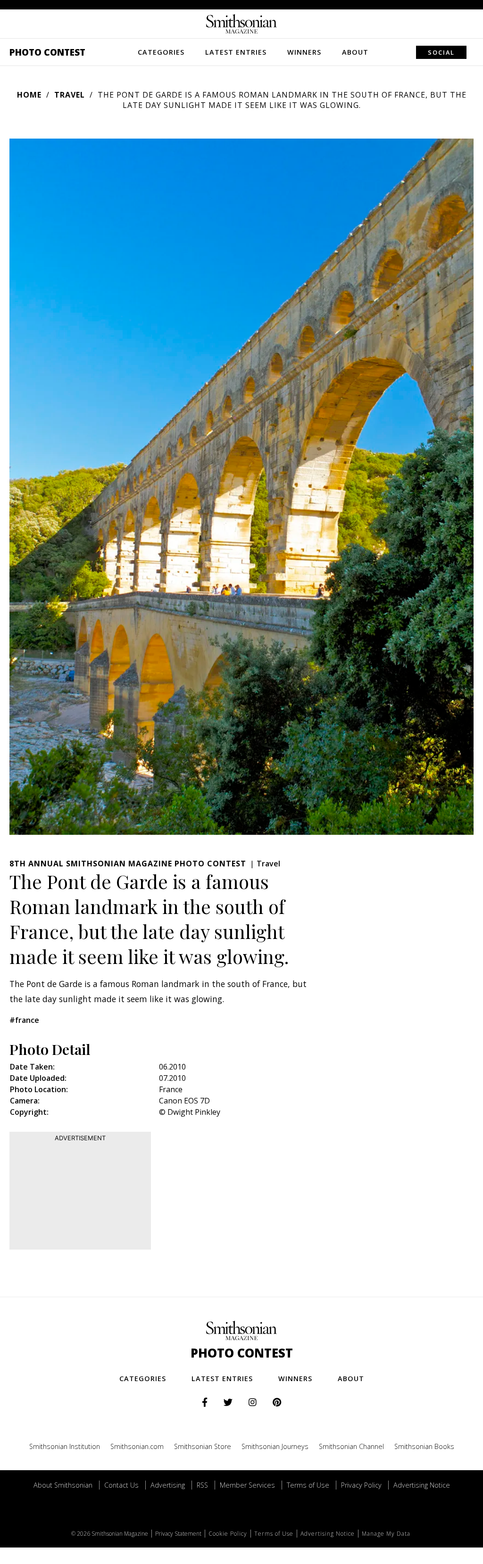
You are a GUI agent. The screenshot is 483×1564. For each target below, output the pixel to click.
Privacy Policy (361, 1485)
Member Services (247, 1485)
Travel (69, 95)
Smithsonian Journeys (275, 1446)
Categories (161, 52)
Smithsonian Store (202, 1446)
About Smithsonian (62, 1485)
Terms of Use (308, 1485)
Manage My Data (386, 1534)
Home (29, 95)
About (355, 52)
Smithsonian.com (137, 1446)
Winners (304, 52)
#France (24, 1020)
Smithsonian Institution (64, 1446)
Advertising (167, 1485)
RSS (202, 1485)
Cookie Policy (227, 1534)
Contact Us (121, 1485)
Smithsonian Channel (351, 1446)
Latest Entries (235, 52)
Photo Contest (47, 52)
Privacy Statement (178, 1534)
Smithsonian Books (424, 1446)
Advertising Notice (421, 1485)
